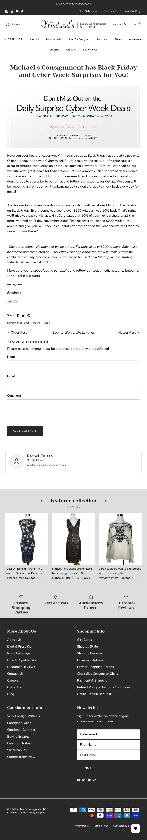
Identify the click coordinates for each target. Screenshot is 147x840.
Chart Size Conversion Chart (97, 673)
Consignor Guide (19, 723)
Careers (12, 680)
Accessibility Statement (126, 825)
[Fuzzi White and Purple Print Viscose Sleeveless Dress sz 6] (26, 539)
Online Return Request (94, 694)
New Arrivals (53, 39)
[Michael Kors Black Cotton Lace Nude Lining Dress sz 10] (73, 539)
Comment (14, 395)
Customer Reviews (21, 667)
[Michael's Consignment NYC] (73, 25)
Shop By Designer (78, 39)
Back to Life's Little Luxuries (73, 332)
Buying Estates (18, 736)
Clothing (54, 49)
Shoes (118, 39)
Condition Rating (19, 743)
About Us (14, 640)
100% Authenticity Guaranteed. (74, 3)
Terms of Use (101, 825)
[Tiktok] (22, 11)
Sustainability (17, 750)
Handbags (102, 39)
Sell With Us (90, 49)
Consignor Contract (21, 730)
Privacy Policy (81, 825)
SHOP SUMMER (13, 39)
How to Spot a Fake (22, 660)
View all (73, 507)
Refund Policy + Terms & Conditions (103, 687)
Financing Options (90, 660)
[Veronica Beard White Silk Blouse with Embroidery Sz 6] (120, 539)
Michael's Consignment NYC (32, 809)
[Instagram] (12, 11)
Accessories (136, 39)
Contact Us (15, 673)
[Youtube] (17, 11)
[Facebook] (6, 11)
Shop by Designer (90, 653)
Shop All (34, 39)
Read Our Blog (132, 11)
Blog (10, 694)
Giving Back (15, 687)
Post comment (25, 431)
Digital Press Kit (19, 646)
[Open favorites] (135, 828)
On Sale (71, 49)
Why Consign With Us (23, 716)
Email (11, 376)
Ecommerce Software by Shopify (25, 812)
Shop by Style (87, 646)
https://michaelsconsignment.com (48, 465)
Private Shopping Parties (95, 667)
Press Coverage (18, 653)
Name (11, 357)
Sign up (88, 768)
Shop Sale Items (88, 11)
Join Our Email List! (110, 11)
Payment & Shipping (92, 680)
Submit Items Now (21, 757)
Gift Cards (84, 640)
